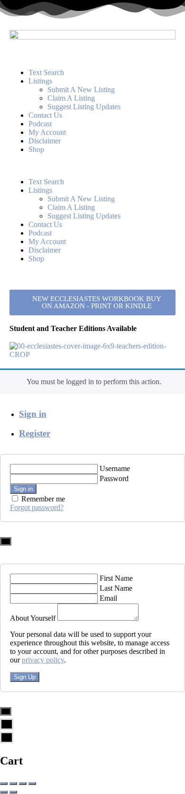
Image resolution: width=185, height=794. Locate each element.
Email (108, 598)
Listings (40, 81)
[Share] (13, 783)
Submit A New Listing (81, 89)
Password (114, 478)
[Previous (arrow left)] (4, 792)
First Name (116, 578)
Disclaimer (44, 141)
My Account (47, 132)
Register (34, 433)
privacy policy (43, 660)
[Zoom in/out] (32, 783)
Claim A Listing (71, 98)
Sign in (32, 414)
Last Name (116, 588)
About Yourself (33, 618)
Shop (36, 149)
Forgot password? (37, 507)
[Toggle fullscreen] (23, 783)
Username (115, 468)
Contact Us (45, 115)
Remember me (43, 499)
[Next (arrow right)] (13, 792)
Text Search (46, 72)
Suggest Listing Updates (83, 107)
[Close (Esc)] (4, 783)
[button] (92, 165)
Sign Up (25, 677)
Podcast (40, 124)
